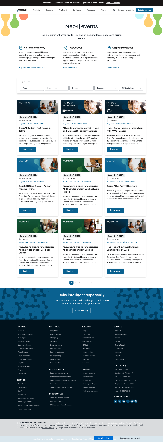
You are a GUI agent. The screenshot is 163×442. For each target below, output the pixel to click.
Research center (88, 356)
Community (54, 341)
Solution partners (88, 387)
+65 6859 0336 (128, 384)
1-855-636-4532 (124, 369)
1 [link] (71, 283)
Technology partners (90, 391)
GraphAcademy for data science (61, 387)
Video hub (86, 359)
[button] (32, 88)
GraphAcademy (55, 359)
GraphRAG (22, 395)
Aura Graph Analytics (25, 334)
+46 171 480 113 (127, 373)
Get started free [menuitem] (144, 10)
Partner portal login (89, 384)
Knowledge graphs (25, 402)
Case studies (22, 387)
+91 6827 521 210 (125, 391)
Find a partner (87, 377)
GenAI (20, 391)
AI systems (22, 384)
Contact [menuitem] (121, 10)
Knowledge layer (24, 366)
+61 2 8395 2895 (128, 387)
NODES (85, 345)
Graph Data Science (25, 359)
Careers (117, 338)
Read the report (113, 3)
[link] (92, 283)
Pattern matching (24, 409)
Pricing (20, 370)
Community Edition (24, 345)
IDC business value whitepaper (61, 405)
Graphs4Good (120, 345)
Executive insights (57, 401)
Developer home (56, 345)
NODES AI (86, 348)
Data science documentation (60, 377)
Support (118, 356)
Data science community (59, 373)
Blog (84, 331)
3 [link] (79, 283)
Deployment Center (57, 352)
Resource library (88, 352)
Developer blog (55, 356)
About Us (118, 331)
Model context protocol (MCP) (29, 405)
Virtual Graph (22, 373)
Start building (81, 310)
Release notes (55, 363)
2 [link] (75, 283)
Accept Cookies (104, 438)
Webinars (85, 363)
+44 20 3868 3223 (125, 377)
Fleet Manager (23, 352)
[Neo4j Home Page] (22, 10)
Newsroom (118, 352)
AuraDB (21, 331)
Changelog (54, 338)
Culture (117, 341)
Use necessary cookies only (130, 438)
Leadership (119, 348)
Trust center (119, 359)
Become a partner (88, 373)
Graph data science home (59, 384)
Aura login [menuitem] (130, 10)
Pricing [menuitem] (103, 10)
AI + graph (54, 331)
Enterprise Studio (24, 341)
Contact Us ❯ (120, 366)
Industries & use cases (26, 398)
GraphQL (21, 363)
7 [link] (87, 283)
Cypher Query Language (26, 348)
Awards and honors (121, 334)
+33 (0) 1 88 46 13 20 (128, 380)
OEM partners (87, 380)
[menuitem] (37, 10)
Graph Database (24, 356)
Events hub (86, 334)
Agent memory (55, 334)
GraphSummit (87, 341)
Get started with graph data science (63, 380)
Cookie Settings (48, 428)
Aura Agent (22, 338)
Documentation (55, 348)
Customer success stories (59, 398)
